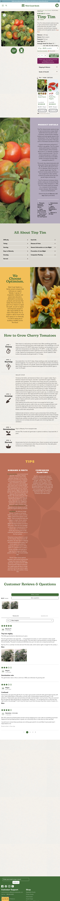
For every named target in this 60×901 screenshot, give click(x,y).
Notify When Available (54, 55)
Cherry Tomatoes (48, 10)
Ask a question (35, 598)
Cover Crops (29, 899)
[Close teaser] (9, 896)
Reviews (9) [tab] (16, 615)
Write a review (35, 594)
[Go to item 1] (6, 605)
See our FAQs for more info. (48, 62)
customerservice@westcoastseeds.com (12, 892)
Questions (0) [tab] (44, 615)
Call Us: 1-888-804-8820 (7, 894)
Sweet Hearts (42, 97)
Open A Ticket (5, 896)
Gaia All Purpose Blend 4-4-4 (17, 505)
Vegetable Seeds (40, 10)
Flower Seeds (30, 894)
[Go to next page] (36, 732)
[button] (57, 5)
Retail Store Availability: (42, 51)
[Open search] (8, 620)
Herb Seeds (29, 896)
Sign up (16, 882)
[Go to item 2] (14, 605)
